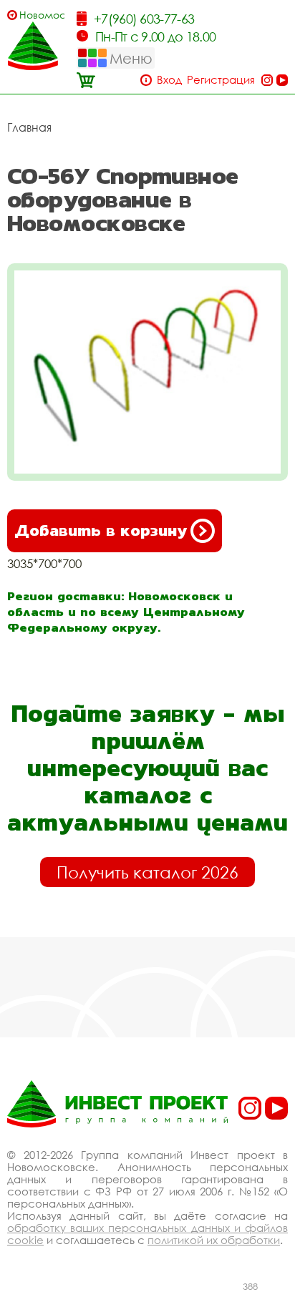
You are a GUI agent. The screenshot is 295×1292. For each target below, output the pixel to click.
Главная (29, 127)
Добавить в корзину (100, 530)
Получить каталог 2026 (147, 872)
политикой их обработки (214, 1239)
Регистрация (221, 80)
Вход (169, 80)
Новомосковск (41, 15)
